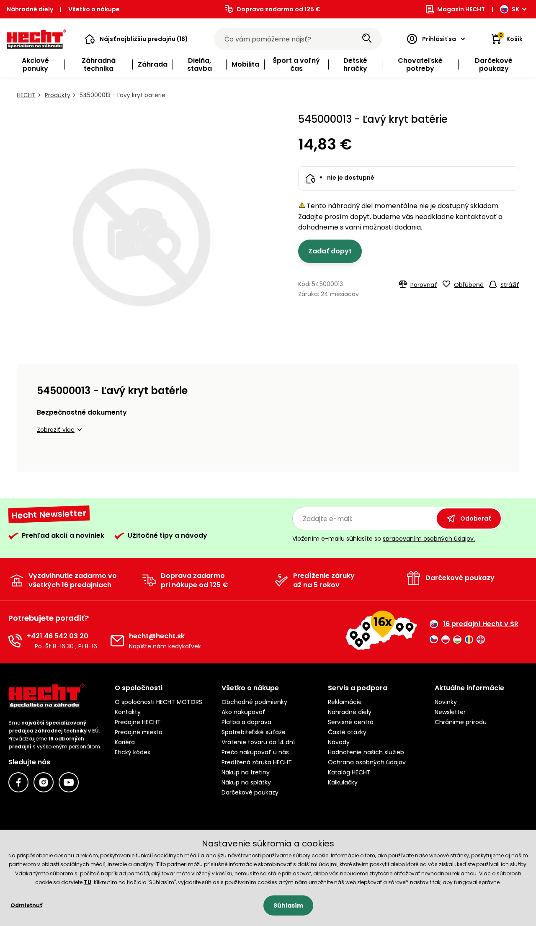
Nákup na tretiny (246, 772)
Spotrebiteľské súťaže (254, 732)
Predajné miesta (138, 732)
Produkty (57, 95)
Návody (339, 742)
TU (87, 882)
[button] (136, 38)
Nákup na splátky (246, 782)
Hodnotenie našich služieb (366, 752)
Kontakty (128, 712)
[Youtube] (69, 782)
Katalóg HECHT (349, 772)
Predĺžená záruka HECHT (257, 762)
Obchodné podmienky (254, 702)
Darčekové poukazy (250, 792)
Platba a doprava (246, 722)
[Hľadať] (367, 39)
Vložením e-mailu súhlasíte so (383, 538)
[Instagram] (44, 782)
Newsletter (450, 712)
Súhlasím (288, 905)
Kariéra (125, 742)
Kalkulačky (343, 782)
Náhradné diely (30, 9)
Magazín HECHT (461, 9)
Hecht (26, 95)
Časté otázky (347, 732)
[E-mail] (117, 640)
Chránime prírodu (461, 722)
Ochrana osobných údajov (367, 762)
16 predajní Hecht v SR (480, 624)
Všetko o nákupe (94, 9)
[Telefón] (15, 640)
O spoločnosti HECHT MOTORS (158, 702)
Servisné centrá (351, 722)
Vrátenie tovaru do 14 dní (258, 742)
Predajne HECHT (138, 722)
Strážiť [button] (509, 285)
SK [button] (515, 9)
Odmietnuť (26, 905)
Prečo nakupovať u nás (255, 752)
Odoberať (475, 518)
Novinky (446, 702)
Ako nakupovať (243, 712)
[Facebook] (18, 782)
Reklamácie (345, 702)
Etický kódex (132, 752)
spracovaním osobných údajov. (429, 538)
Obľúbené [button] (469, 285)
